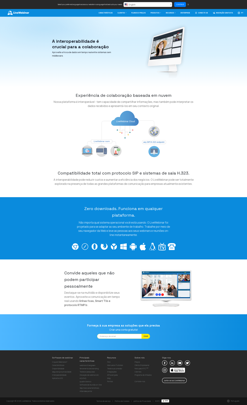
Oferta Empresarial (142, 365)
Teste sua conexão (114, 368)
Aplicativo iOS (57, 378)
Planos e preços (138, 13)
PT (242, 13)
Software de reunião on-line (91, 385)
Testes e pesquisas (87, 372)
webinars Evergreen (87, 365)
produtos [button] (155, 13)
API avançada (112, 375)
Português (234, 401)
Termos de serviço (103, 401)
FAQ (108, 362)
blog (109, 378)
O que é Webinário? (59, 362)
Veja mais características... (90, 388)
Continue (180, 4)
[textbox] (148, 4)
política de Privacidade (142, 401)
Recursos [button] (170, 13)
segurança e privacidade (61, 372)
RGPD (157, 401)
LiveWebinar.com (18, 13)
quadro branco (85, 381)
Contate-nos (140, 381)
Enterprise (185, 13)
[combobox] (147, 4)
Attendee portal (86, 391)
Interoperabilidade (59, 375)
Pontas (110, 381)
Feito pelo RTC (141, 368)
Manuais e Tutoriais (115, 365)
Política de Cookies (122, 401)
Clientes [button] (121, 13)
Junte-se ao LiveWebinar (174, 380)
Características (106, 13)
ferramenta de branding (89, 368)
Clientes (138, 372)
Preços (137, 362)
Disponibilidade (58, 368)
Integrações (112, 372)
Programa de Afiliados (143, 375)
